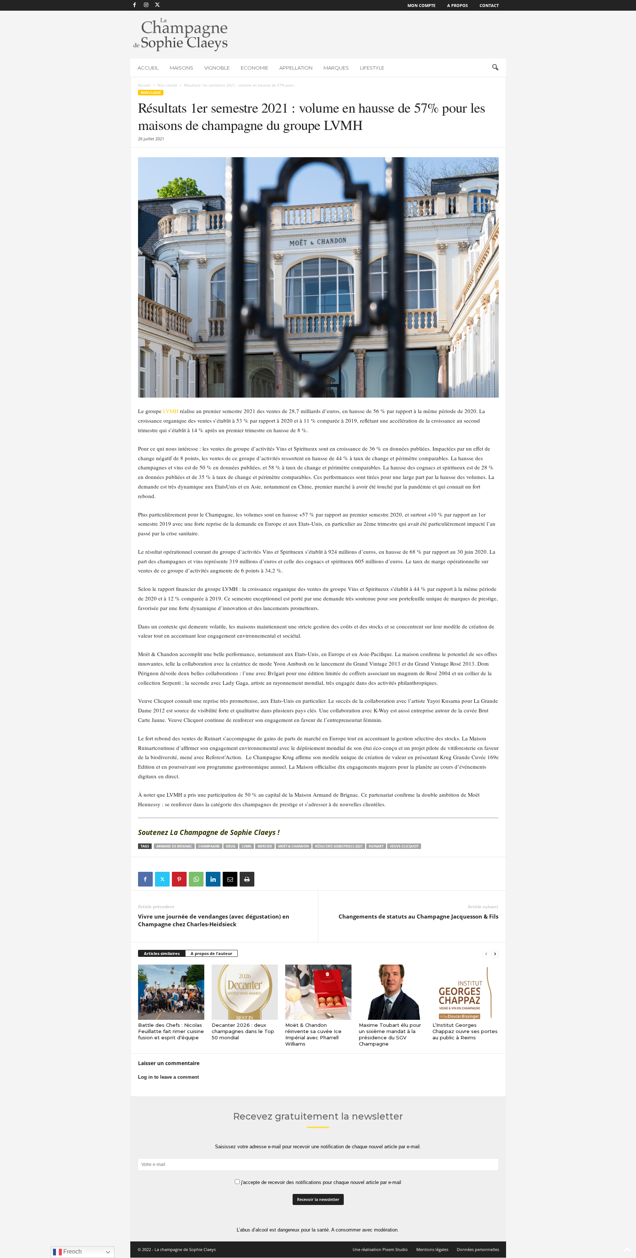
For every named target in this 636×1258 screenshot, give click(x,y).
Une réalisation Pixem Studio (380, 1249)
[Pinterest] (179, 879)
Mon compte (421, 5)
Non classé (167, 85)
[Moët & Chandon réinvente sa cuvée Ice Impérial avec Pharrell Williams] (318, 992)
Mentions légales (432, 1249)
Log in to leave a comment (168, 1077)
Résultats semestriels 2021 (339, 846)
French (72, 1251)
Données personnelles (478, 1249)
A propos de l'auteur (211, 953)
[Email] (230, 879)
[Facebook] (134, 5)
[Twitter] (162, 879)
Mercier (265, 846)
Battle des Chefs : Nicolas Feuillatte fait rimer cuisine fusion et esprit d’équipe (171, 1031)
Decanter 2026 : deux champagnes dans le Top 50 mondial (243, 1031)
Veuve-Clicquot (404, 846)
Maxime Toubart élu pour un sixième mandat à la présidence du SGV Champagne (390, 1034)
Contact (489, 5)
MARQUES (336, 68)
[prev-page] (486, 954)
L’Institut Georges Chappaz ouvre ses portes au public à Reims (465, 1031)
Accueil (144, 85)
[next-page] (495, 954)
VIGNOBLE (217, 68)
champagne (209, 846)
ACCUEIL (148, 68)
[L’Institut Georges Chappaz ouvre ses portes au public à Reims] (465, 992)
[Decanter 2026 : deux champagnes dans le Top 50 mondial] (245, 992)
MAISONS (181, 68)
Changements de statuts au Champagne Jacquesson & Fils (418, 916)
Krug (231, 846)
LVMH (171, 411)
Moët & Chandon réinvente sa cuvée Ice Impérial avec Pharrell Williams (313, 1034)
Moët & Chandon (293, 846)
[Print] (247, 879)
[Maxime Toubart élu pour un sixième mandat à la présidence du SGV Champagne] (392, 992)
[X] (157, 5)
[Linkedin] (213, 879)
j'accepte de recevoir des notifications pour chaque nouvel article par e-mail (320, 1182)
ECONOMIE (254, 68)
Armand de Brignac (174, 846)
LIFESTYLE (372, 68)
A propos (457, 5)
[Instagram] (146, 5)
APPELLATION (295, 68)
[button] (495, 68)
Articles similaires (162, 953)
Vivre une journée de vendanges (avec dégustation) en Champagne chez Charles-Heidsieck (213, 920)
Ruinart (376, 846)
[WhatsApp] (196, 879)
